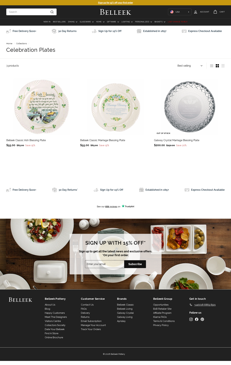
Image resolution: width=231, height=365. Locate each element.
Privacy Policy (161, 325)
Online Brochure (54, 337)
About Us (50, 304)
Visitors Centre (53, 321)
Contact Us (87, 304)
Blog (47, 308)
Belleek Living (124, 308)
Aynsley (121, 321)
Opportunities (160, 304)
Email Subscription (91, 321)
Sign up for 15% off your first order (115, 2)
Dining (71, 22)
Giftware (112, 22)
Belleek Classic (125, 304)
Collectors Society (55, 325)
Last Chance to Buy (177, 22)
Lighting (125, 22)
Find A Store (51, 333)
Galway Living (124, 317)
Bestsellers (59, 22)
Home (99, 22)
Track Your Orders (91, 329)
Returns (85, 317)
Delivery (85, 313)
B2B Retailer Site (162, 308)
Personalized (142, 22)
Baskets (158, 22)
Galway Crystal (125, 313)
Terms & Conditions (164, 321)
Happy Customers (55, 313)
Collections (21, 43)
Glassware (85, 22)
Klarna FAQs (160, 317)
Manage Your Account (93, 325)
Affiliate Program (162, 313)
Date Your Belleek (55, 329)
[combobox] (31, 11)
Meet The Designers (56, 317)
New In (47, 22)
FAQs (84, 308)
